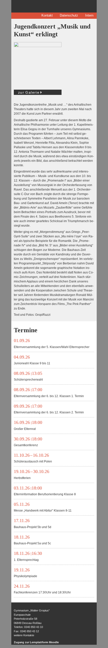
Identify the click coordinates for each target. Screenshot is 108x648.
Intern (89, 15)
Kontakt (47, 15)
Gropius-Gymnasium (42, 6)
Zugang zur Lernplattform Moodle (36, 642)
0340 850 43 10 (33, 626)
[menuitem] (47, 16)
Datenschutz (69, 15)
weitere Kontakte (24, 635)
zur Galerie (28, 92)
